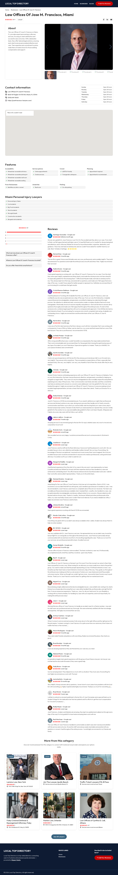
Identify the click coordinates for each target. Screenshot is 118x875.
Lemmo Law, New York (16, 782)
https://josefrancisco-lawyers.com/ (20, 100)
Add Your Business (105, 3)
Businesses (84, 4)
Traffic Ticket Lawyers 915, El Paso (94, 782)
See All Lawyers (59, 837)
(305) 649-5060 (13, 97)
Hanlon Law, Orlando (52, 820)
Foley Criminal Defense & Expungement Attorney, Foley (19, 821)
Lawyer (20, 19)
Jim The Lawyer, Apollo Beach (55, 782)
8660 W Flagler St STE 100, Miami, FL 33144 (22, 94)
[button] (110, 47)
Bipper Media (16, 860)
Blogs (91, 4)
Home (76, 4)
